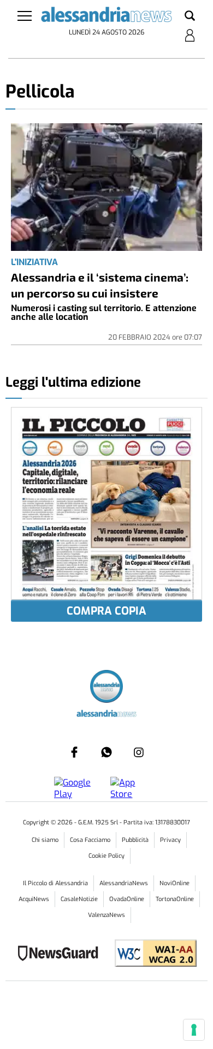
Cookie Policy (106, 856)
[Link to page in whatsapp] (106, 752)
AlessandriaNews (123, 883)
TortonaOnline (175, 899)
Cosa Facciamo (90, 840)
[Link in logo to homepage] (106, 16)
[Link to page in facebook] (74, 752)
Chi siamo (45, 840)
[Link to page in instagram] (139, 752)
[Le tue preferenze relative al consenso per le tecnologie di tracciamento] (194, 1029)
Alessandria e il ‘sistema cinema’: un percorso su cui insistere (99, 285)
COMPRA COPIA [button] (106, 611)
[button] (189, 16)
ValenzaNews (106, 915)
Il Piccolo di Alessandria (55, 883)
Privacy (170, 840)
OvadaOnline (126, 899)
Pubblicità (135, 840)
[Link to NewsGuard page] (61, 954)
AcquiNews (34, 899)
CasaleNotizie (79, 899)
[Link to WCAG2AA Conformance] (151, 954)
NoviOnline (174, 883)
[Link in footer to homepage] (106, 688)
